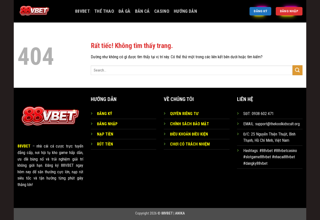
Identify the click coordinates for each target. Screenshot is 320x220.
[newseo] (43, 11)
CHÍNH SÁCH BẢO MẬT (189, 124)
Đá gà (124, 11)
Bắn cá (142, 11)
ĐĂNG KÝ (104, 113)
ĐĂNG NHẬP (107, 124)
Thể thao (104, 11)
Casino (161, 11)
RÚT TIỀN (105, 144)
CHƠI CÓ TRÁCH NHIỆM (190, 144)
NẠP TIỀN (105, 134)
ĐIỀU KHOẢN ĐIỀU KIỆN (189, 134)
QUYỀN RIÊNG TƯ (184, 113)
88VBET (82, 11)
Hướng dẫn (185, 11)
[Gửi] (297, 70)
